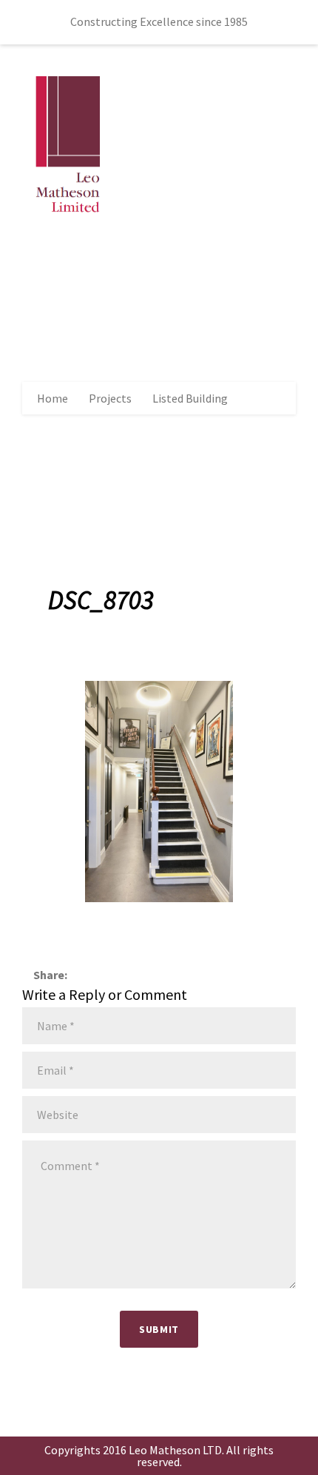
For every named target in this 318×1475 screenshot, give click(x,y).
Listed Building (190, 398)
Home (52, 398)
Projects (110, 398)
